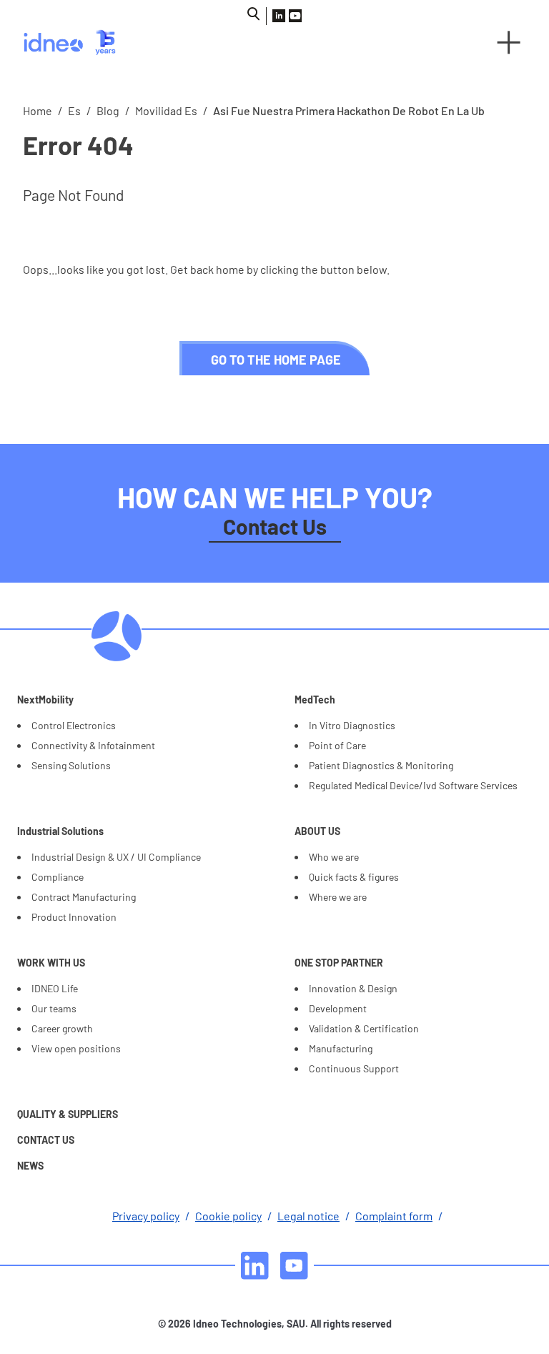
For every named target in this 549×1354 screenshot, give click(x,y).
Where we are (338, 897)
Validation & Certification (364, 1028)
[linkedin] (255, 1266)
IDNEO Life (54, 988)
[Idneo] (143, 42)
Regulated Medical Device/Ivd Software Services (413, 785)
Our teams (53, 1008)
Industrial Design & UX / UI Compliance (116, 857)
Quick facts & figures (354, 877)
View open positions (76, 1048)
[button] (509, 42)
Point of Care (337, 745)
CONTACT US (45, 1140)
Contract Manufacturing (83, 897)
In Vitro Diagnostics (352, 725)
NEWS (30, 1166)
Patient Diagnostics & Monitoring (381, 765)
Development (338, 1008)
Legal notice (308, 1215)
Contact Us (275, 526)
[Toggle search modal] (253, 14)
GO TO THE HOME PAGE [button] (276, 359)
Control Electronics (73, 725)
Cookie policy (228, 1215)
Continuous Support (354, 1068)
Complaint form (393, 1215)
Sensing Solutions (71, 765)
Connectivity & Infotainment (93, 745)
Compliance (57, 877)
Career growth (62, 1028)
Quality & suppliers (67, 1114)
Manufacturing (340, 1048)
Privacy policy (145, 1215)
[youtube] (294, 1266)
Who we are (334, 857)
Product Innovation (74, 917)
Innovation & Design (353, 988)
